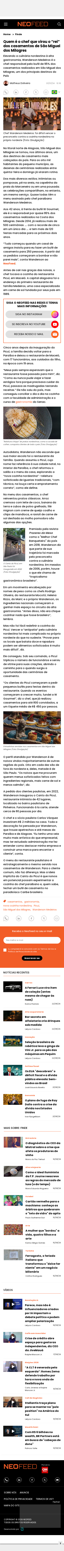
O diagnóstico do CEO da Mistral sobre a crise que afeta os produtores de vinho (42, 1149)
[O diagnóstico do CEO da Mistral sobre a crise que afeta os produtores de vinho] (13, 1142)
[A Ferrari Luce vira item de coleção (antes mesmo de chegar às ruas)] (12, 986)
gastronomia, (32, 901)
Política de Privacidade (19, 951)
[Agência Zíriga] (22, 1529)
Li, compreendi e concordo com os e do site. (32, 950)
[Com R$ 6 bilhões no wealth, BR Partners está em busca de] (12, 1431)
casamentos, (15, 901)
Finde (18, 34)
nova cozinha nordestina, (17, 905)
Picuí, (37, 905)
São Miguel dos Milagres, (17, 909)
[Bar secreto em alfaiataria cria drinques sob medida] (12, 1016)
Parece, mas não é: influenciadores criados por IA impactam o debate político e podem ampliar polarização (42, 1313)
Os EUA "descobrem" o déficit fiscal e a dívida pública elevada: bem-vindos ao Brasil (41, 1077)
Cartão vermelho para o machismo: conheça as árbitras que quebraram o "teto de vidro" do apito (43, 1207)
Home (7, 34)
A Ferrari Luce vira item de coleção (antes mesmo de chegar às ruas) (41, 994)
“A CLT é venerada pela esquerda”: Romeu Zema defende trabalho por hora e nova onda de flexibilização (42, 1375)
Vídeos (8, 1290)
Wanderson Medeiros (44, 909)
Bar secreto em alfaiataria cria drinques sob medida (42, 1021)
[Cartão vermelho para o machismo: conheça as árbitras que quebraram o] (13, 1200)
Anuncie (24, 1492)
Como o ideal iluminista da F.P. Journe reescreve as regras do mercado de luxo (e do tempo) (43, 1178)
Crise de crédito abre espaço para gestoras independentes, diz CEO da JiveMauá (41, 1344)
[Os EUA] (12, 1070)
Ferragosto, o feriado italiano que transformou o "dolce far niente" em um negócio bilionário (42, 1264)
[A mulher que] (13, 1229)
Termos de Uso (47, 949)
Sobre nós (10, 1492)
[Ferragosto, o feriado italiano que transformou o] (13, 1254)
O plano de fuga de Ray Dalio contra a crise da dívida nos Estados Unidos (41, 1106)
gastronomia (24, 402)
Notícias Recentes (16, 972)
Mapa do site (12, 1505)
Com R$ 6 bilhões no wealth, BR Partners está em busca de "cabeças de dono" (43, 1438)
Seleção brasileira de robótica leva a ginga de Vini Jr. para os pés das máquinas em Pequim (42, 1048)
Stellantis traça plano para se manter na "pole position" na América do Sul (42, 1409)
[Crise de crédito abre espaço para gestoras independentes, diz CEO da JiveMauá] (12, 1337)
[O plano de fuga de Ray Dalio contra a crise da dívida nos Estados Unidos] (12, 1099)
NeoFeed (9, 263)
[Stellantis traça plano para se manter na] (12, 1402)
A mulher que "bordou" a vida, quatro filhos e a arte (42, 1235)
